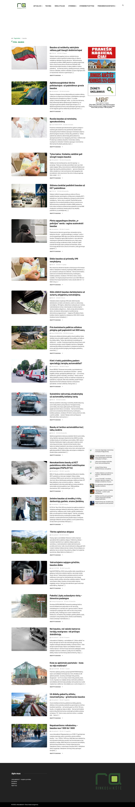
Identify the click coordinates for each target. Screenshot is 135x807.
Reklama (14, 783)
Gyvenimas (72, 6)
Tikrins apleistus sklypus (62, 531)
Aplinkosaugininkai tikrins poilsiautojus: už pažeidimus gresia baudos (67, 85)
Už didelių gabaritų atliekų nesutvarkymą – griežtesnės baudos (67, 695)
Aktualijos (37, 6)
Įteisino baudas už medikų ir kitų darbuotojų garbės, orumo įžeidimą (67, 500)
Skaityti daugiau (55, 75)
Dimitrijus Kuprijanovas (57, 601)
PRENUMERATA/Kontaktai (106, 6)
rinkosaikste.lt (54, 91)
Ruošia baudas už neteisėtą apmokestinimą (63, 120)
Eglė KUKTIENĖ (55, 568)
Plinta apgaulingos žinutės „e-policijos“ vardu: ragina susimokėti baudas (66, 223)
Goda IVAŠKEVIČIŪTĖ (56, 124)
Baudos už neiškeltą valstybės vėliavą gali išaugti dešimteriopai (66, 48)
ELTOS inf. (53, 53)
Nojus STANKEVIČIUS (56, 333)
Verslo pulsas (60, 6)
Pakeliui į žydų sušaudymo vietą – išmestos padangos (66, 597)
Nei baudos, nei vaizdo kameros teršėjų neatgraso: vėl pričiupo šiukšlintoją (65, 631)
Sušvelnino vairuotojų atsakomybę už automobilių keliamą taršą (66, 395)
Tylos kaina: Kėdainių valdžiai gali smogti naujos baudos (66, 155)
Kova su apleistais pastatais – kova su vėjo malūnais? (66, 664)
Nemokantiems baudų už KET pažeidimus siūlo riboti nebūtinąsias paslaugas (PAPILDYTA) (67, 465)
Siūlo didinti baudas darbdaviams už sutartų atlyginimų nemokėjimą (67, 293)
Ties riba (48, 6)
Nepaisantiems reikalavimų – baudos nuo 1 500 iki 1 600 (64, 726)
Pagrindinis (17, 38)
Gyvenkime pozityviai (86, 6)
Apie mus (14, 785)
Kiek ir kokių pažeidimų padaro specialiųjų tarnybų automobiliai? (66, 362)
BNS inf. (53, 264)
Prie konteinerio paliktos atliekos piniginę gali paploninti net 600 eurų (67, 328)
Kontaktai (14, 781)
